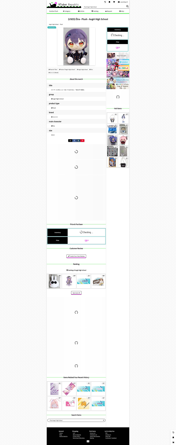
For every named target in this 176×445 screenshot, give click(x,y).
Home (61, 433)
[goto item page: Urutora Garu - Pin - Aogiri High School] (84, 403)
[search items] (127, 6)
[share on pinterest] (82, 140)
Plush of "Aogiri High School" (67, 69)
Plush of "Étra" (53, 69)
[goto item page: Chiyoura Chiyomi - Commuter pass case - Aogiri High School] (69, 403)
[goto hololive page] (118, 64)
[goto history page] (105, 2)
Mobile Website (63, 436)
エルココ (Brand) (54, 72)
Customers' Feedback (111, 438)
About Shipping (77, 435)
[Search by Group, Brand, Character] (103, 420)
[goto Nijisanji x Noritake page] (118, 88)
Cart (74, 433)
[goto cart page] (114, 2)
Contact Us (108, 435)
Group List (92, 433)
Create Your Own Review (77, 256)
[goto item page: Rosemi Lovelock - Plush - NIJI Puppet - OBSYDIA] (123, 140)
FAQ (106, 433)
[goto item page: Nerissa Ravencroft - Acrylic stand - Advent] (123, 118)
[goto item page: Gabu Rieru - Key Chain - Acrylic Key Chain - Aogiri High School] (98, 389)
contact (124, 2)
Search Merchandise (95, 436)
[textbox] (75, 420)
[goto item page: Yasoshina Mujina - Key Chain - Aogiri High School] (54, 389)
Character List (93, 435)
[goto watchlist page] (109, 2)
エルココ (55, 117)
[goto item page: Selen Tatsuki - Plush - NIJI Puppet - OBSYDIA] (112, 140)
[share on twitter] (70, 140)
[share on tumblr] (78, 140)
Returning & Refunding (78, 438)
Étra (92, 69)
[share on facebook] (74, 140)
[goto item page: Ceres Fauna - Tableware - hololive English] (123, 151)
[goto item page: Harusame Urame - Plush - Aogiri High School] (54, 281)
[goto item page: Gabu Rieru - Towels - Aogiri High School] (69, 389)
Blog (60, 435)
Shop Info (107, 436)
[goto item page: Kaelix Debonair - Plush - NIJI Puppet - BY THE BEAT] (112, 118)
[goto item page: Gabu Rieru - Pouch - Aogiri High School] (54, 403)
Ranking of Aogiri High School (77, 270)
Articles (81, 11)
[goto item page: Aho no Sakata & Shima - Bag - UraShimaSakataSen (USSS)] (123, 162)
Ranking (95, 11)
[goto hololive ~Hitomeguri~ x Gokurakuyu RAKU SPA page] (118, 83)
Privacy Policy (76, 436)
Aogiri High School (83, 69)
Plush (54, 108)
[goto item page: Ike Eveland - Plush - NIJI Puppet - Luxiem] (123, 129)
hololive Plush (53, 11)
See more (76, 293)
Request (109, 11)
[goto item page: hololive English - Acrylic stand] (112, 129)
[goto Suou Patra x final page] (118, 77)
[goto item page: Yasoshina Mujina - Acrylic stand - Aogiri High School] (69, 281)
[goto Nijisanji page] (118, 70)
